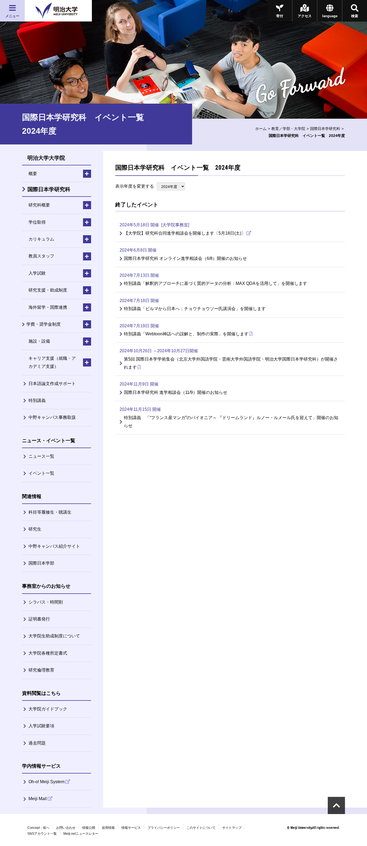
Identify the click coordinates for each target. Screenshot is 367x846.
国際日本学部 (41, 563)
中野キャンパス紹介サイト (54, 546)
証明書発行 (39, 619)
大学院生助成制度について (54, 636)
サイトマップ (232, 827)
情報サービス (131, 827)
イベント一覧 (41, 473)
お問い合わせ (65, 827)
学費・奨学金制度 (43, 324)
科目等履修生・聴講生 (49, 512)
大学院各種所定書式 (47, 653)
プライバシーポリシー (163, 827)
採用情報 (108, 827)
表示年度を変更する (134, 186)
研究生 (34, 529)
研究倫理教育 (41, 670)
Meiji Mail (37, 798)
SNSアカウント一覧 (42, 833)
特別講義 (37, 400)
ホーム (261, 128)
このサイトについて (200, 827)
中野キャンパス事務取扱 (52, 417)
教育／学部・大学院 (288, 128)
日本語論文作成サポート (52, 383)
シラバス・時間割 (45, 602)
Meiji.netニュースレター (80, 833)
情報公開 (88, 827)
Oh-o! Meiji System (46, 781)
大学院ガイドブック (47, 709)
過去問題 (37, 743)
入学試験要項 (41, 726)
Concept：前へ (38, 827)
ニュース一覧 (41, 456)
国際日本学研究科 (325, 128)
